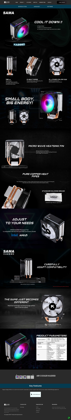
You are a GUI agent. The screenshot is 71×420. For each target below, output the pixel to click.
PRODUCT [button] (22, 2)
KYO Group (38, 408)
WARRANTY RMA (42, 2)
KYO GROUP (29, 2)
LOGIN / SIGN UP (62, 2)
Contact (37, 412)
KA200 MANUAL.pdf (36, 394)
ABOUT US (35, 2)
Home (37, 407)
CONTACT (49, 2)
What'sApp (22, 407)
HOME (17, 2)
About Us (38, 410)
